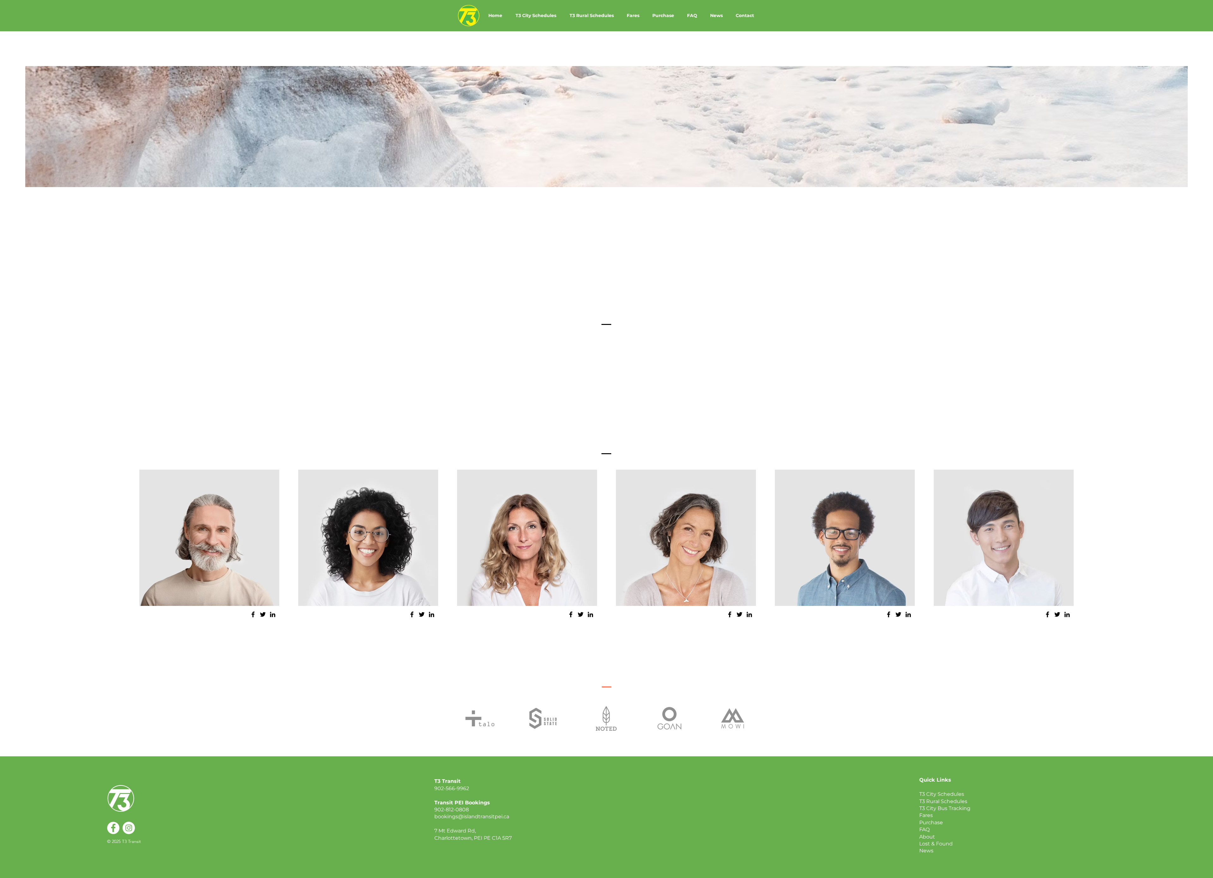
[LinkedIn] (272, 614)
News (926, 851)
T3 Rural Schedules (943, 801)
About (927, 837)
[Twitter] (263, 614)
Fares (926, 815)
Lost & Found (936, 844)
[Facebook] (253, 614)
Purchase (931, 823)
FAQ (924, 829)
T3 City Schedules (941, 794)
